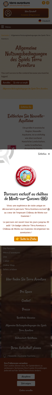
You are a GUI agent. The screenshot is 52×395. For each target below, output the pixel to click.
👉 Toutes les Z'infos (26, 239)
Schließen (43, 154)
